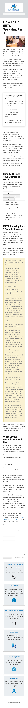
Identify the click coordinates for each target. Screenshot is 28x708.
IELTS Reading (14, 678)
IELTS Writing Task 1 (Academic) (14, 564)
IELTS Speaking (14, 632)
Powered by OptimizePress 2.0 (14, 702)
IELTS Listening (14, 585)
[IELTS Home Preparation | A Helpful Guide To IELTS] (14, 7)
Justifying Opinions (9, 199)
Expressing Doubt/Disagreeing (11, 196)
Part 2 (17, 519)
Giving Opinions (8, 193)
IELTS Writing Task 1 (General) (14, 610)
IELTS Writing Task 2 (14, 657)
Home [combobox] (5, 14)
